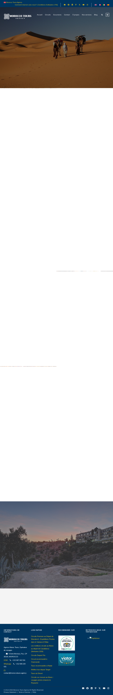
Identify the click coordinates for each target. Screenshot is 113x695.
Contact (67, 15)
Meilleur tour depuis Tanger (40, 670)
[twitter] (79, 5)
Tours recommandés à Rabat (41, 666)
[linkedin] (72, 5)
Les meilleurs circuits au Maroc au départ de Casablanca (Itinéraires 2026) (42, 648)
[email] (64, 5)
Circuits (48, 15)
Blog (95, 15)
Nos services (86, 15)
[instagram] (87, 5)
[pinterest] (75, 5)
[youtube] (83, 5)
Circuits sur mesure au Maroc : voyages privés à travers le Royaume (42, 680)
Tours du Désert (37, 673)
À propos (76, 15)
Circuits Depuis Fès (38, 655)
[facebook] (68, 5)
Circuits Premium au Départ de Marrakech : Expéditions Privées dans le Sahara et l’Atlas (43, 639)
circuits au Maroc (78, 225)
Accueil (39, 15)
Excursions (57, 15)
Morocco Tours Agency (21, 690)
